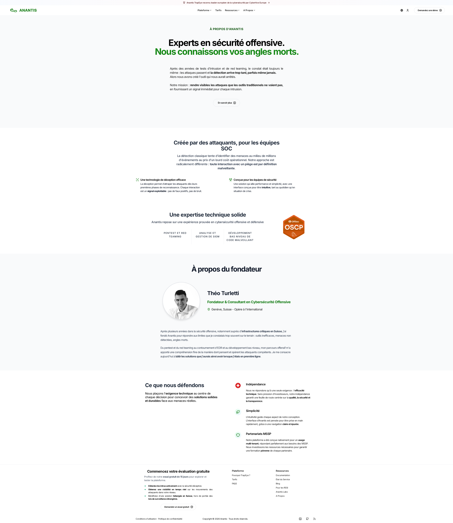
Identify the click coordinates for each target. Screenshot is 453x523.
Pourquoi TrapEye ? (241, 475)
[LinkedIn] (300, 519)
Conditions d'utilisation (146, 519)
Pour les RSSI (282, 487)
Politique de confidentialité (170, 519)
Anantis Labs (282, 492)
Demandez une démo (428, 10)
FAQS (234, 483)
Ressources (231, 10)
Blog (278, 483)
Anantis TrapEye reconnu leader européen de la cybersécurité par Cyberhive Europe (226, 2)
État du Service (283, 479)
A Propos (248, 10)
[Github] (307, 519)
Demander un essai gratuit (176, 507)
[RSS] (314, 519)
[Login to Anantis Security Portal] (408, 10)
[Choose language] (402, 10)
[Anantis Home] (23, 10)
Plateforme (203, 10)
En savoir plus (225, 102)
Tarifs (218, 10)
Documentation (283, 475)
